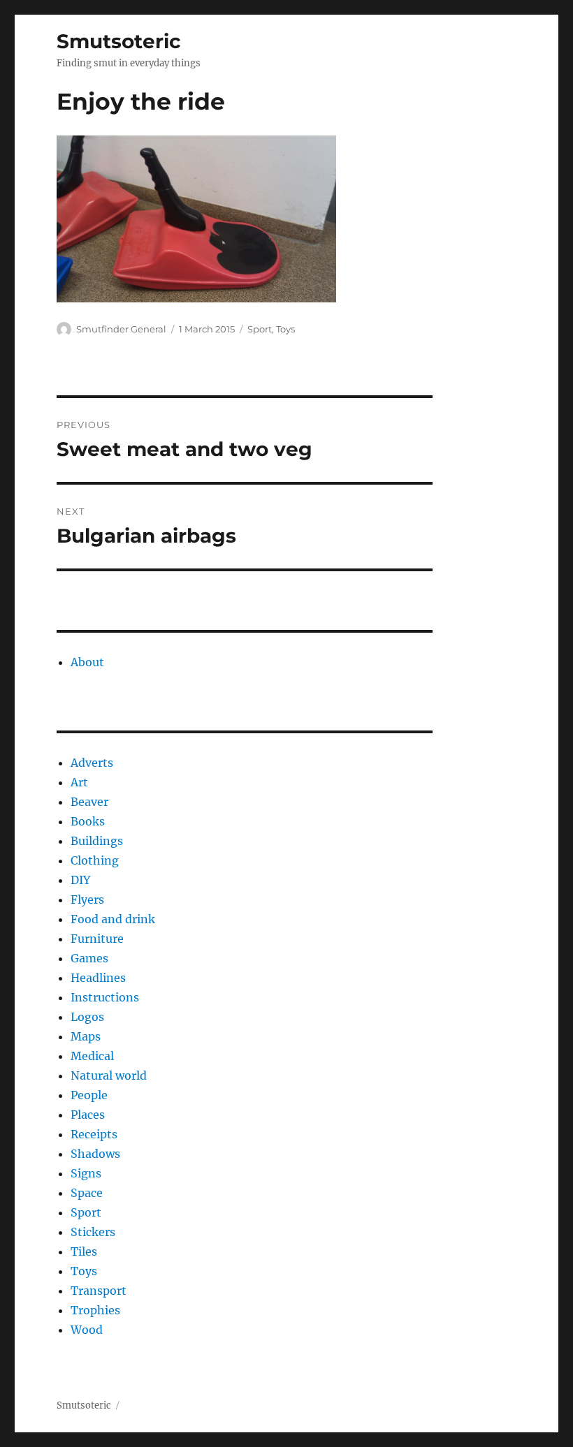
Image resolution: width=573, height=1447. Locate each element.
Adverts (92, 763)
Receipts (94, 1134)
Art (79, 782)
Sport (259, 329)
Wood (87, 1330)
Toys (285, 329)
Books (88, 821)
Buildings (97, 841)
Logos (87, 1017)
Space (87, 1193)
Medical (92, 1056)
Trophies (95, 1310)
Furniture (97, 939)
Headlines (98, 978)
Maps (86, 1036)
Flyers (87, 899)
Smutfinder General (121, 329)
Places (88, 1115)
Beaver (89, 802)
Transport (98, 1291)
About (87, 662)
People (89, 1095)
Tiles (84, 1251)
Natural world (109, 1075)
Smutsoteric (119, 41)
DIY (80, 880)
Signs (86, 1173)
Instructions (105, 997)
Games (89, 958)
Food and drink (113, 919)
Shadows (95, 1154)
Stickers (93, 1232)
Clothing (95, 860)
